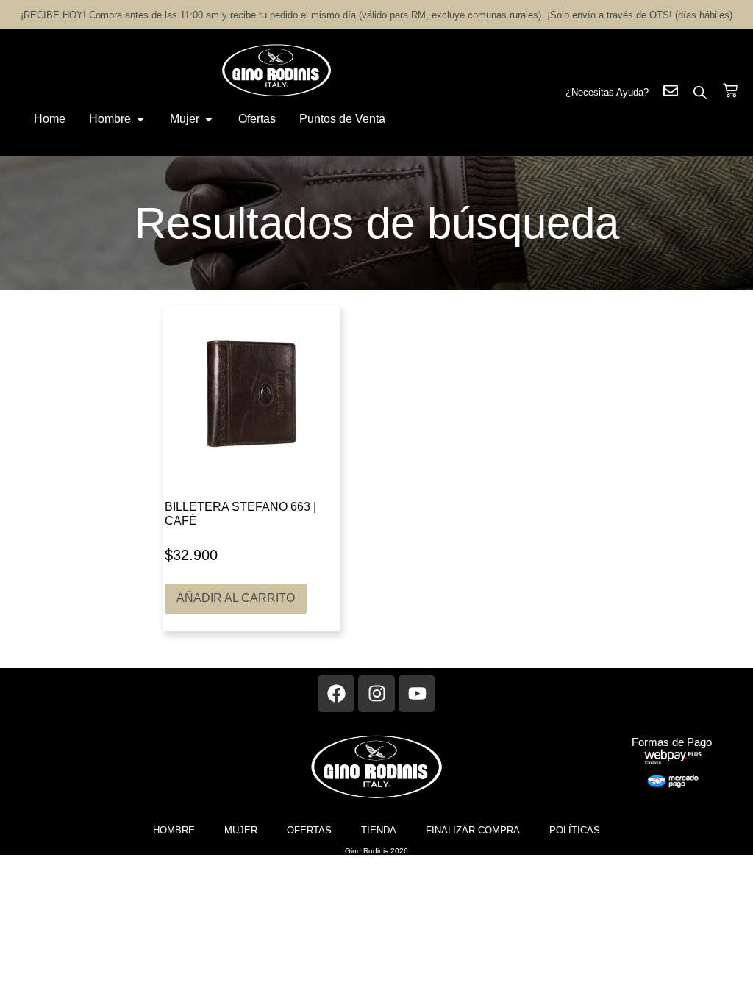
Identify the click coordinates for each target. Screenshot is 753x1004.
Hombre (174, 830)
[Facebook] (336, 693)
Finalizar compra (473, 830)
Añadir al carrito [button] (235, 598)
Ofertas (309, 830)
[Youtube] (417, 693)
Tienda (378, 830)
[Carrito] (730, 90)
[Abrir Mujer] (209, 119)
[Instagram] (376, 693)
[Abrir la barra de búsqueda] (700, 92)
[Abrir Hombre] (140, 119)
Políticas (574, 830)
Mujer (240, 830)
